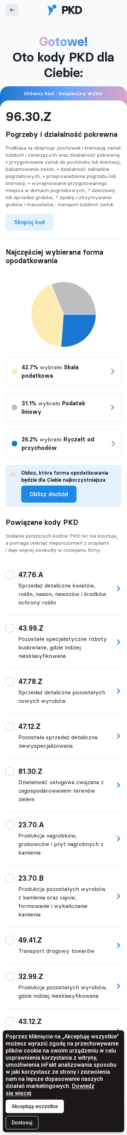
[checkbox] (10, 575)
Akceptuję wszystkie (35, 1106)
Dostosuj (22, 1122)
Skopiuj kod (29, 222)
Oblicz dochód (49, 494)
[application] (63, 314)
